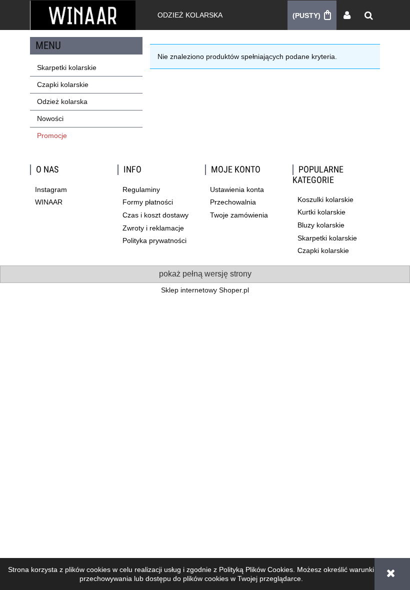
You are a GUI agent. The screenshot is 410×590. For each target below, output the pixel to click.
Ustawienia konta (237, 190)
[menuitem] (190, 15)
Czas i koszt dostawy (155, 215)
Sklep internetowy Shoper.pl (205, 290)
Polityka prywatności (154, 240)
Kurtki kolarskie (322, 212)
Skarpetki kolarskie (66, 68)
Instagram (51, 190)
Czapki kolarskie (62, 84)
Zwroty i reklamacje (153, 228)
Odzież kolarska (62, 102)
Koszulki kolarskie (326, 200)
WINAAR (48, 202)
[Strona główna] (83, 15)
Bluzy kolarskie (321, 225)
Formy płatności (147, 202)
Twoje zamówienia (239, 215)
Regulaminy (141, 190)
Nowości (50, 118)
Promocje (52, 136)
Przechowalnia (233, 202)
